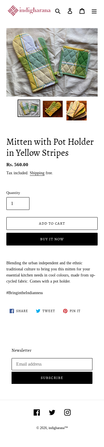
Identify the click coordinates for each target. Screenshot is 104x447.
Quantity (13, 192)
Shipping (37, 173)
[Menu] (94, 11)
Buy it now (52, 239)
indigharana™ (58, 428)
